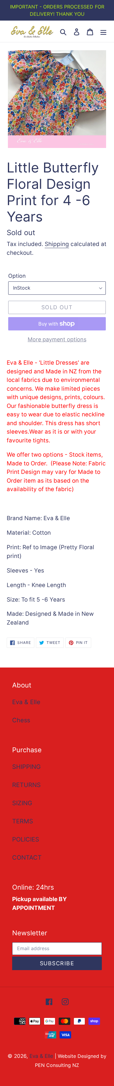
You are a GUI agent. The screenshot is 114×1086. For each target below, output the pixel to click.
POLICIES (25, 839)
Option (17, 276)
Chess (21, 720)
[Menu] (103, 31)
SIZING (22, 803)
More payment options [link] (57, 339)
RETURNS (26, 785)
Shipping (57, 244)
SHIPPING (26, 766)
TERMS (22, 821)
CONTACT (27, 857)
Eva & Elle (26, 702)
